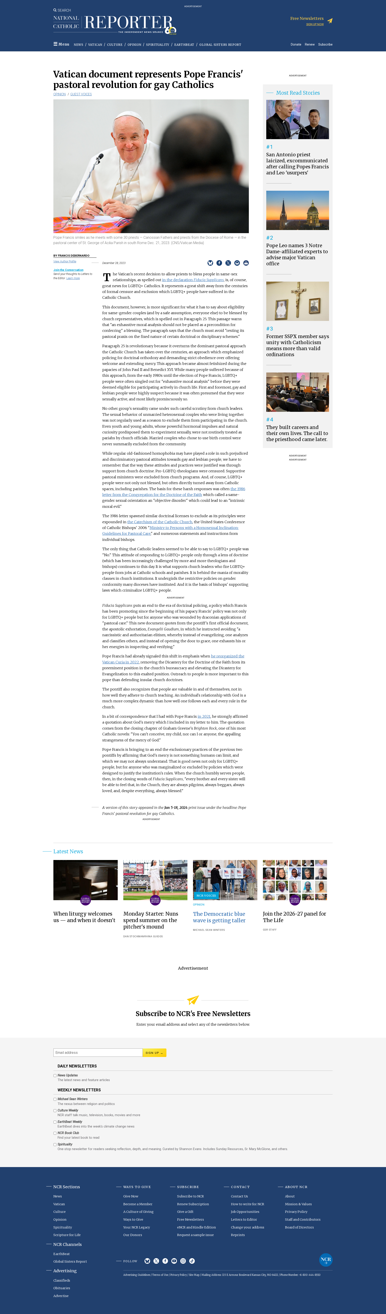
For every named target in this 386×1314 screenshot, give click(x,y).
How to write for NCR (247, 1204)
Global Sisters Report (220, 45)
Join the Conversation (68, 270)
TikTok (192, 1261)
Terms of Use (160, 1274)
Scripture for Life (67, 1235)
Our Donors (132, 1235)
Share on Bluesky (210, 263)
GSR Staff (270, 929)
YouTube (174, 1261)
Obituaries (61, 1288)
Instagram (183, 1261)
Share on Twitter (228, 263)
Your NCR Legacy (136, 1227)
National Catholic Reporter (326, 1260)
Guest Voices (81, 94)
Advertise (61, 1296)
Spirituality (157, 45)
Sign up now (315, 24)
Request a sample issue (195, 1235)
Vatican (95, 45)
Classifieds (61, 1280)
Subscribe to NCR (190, 1196)
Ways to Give (133, 1220)
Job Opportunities (245, 1212)
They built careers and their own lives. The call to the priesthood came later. (297, 433)
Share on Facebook (219, 263)
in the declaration (193, 280)
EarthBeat (184, 45)
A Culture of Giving (138, 1212)
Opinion (134, 45)
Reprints (238, 1235)
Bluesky (147, 1261)
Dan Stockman (133, 936)
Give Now (130, 1196)
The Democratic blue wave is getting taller (219, 917)
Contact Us (239, 1196)
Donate (296, 44)
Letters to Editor (244, 1220)
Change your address (247, 1227)
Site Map (194, 1274)
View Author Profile (64, 261)
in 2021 (204, 716)
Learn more (73, 278)
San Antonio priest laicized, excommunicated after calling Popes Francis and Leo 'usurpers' (297, 164)
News (78, 45)
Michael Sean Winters (209, 930)
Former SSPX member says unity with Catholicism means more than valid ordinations (297, 346)
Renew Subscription (193, 1204)
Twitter (156, 1261)
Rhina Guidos (153, 936)
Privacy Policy (296, 1212)
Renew (310, 44)
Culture (115, 45)
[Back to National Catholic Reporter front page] (114, 25)
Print (246, 263)
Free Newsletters (190, 1220)
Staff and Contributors (303, 1220)
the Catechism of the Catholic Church (159, 522)
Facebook (165, 1261)
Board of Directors (299, 1227)
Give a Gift (185, 1212)
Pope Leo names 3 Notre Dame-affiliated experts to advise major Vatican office (297, 255)
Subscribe (325, 44)
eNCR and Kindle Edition (196, 1227)
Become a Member (138, 1204)
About (290, 1196)
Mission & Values (298, 1204)
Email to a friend (237, 263)
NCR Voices (206, 895)
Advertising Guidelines (136, 1274)
